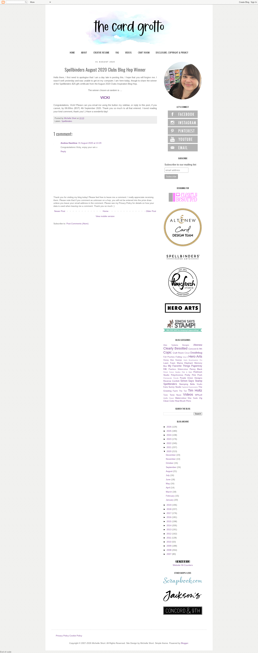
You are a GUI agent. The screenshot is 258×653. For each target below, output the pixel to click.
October (170, 463)
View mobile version (105, 216)
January (170, 500)
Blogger (184, 643)
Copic (167, 352)
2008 (169, 550)
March (169, 492)
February (170, 496)
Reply (63, 151)
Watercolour (180, 398)
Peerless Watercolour (178, 369)
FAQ (117, 52)
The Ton (183, 391)
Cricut (187, 353)
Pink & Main (187, 372)
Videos (188, 394)
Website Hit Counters (183, 565)
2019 (169, 505)
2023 (169, 439)
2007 (169, 554)
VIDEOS (128, 52)
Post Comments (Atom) (77, 223)
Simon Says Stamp (191, 380)
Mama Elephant (185, 363)
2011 (169, 538)
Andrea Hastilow (69, 143)
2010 (169, 542)
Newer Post (59, 211)
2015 (169, 521)
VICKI (105, 98)
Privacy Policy (62, 635)
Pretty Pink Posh (193, 375)
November (171, 459)
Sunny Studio (175, 387)
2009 (169, 546)
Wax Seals (193, 398)
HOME (72, 52)
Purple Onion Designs (191, 378)
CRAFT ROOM (143, 52)
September (171, 467)
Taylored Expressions (190, 387)
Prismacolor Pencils (171, 378)
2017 (169, 513)
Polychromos (177, 375)
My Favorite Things (179, 365)
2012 (169, 533)
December (171, 455)
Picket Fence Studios (172, 372)
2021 (169, 447)
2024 (169, 435)
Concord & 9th (195, 349)
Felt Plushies (169, 357)
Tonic (165, 395)
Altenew (197, 344)
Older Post (151, 211)
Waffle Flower (168, 398)
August (169, 471)
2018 (169, 509)
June (168, 479)
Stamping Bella (187, 384)
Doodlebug (196, 352)
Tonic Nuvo (175, 395)
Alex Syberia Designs (176, 345)
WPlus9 (198, 395)
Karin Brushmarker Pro (193, 360)
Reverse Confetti (171, 381)
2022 (169, 443)
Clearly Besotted (175, 348)
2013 (169, 529)
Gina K (185, 357)
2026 (169, 427)
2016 (169, 517)
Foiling (179, 357)
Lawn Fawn (169, 363)
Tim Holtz (195, 390)
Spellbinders (67, 121)
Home (105, 211)
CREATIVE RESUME (101, 52)
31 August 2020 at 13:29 (89, 143)
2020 (169, 451)
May (168, 483)
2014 (169, 525)
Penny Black (196, 369)
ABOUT (84, 52)
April (168, 487)
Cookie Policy (75, 635)
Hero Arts (195, 356)
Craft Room (178, 353)
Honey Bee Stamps (172, 360)
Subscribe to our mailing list (180, 164)
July (168, 475)
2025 (169, 431)
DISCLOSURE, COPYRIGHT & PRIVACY (172, 52)
